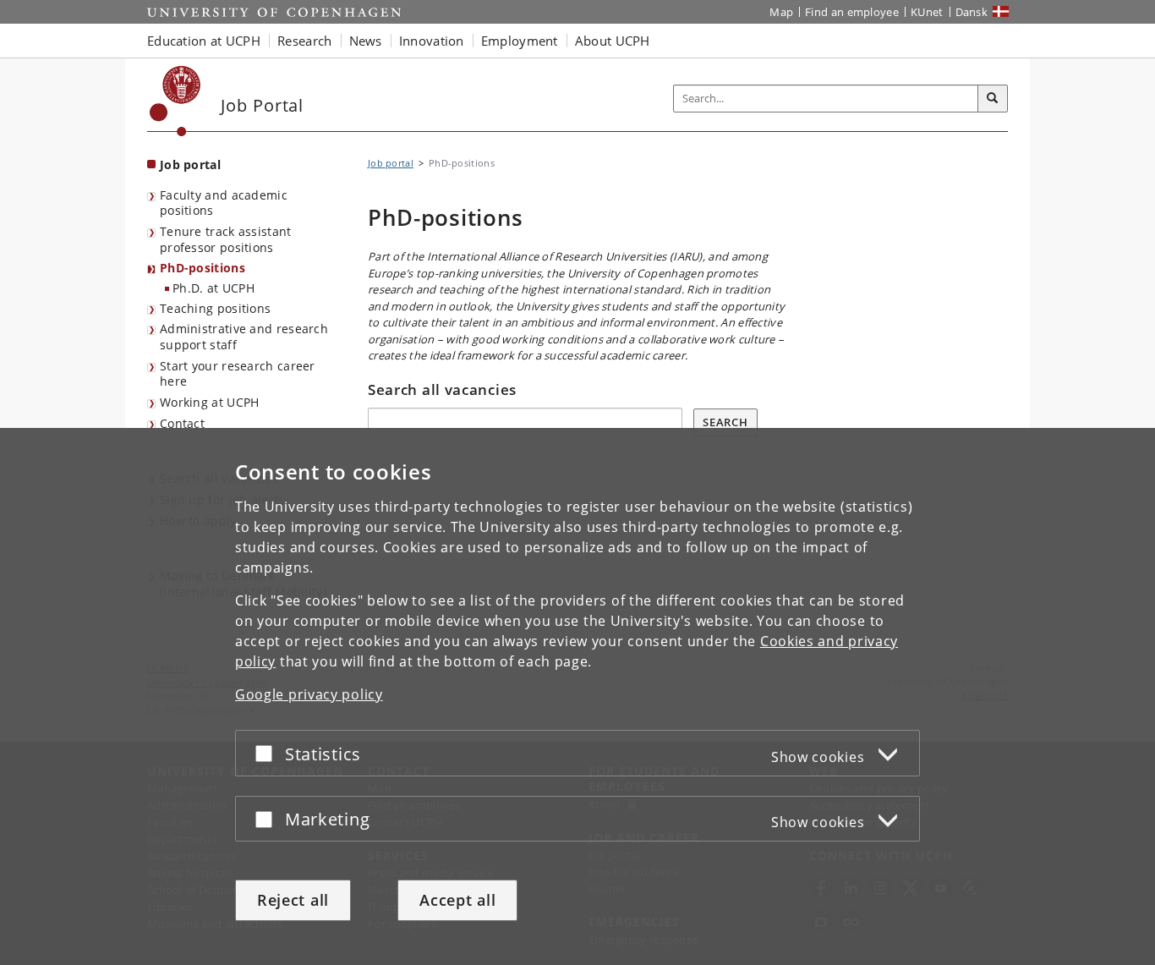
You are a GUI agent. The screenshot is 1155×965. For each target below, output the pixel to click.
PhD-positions (202, 268)
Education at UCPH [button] (203, 40)
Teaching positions (215, 308)
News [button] (365, 40)
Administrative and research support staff (244, 337)
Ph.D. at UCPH (213, 288)
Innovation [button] (431, 40)
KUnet (927, 11)
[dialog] (577, 696)
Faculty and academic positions (223, 203)
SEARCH (725, 422)
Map (781, 11)
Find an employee (852, 11)
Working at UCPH (210, 402)
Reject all (293, 900)
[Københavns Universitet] (175, 101)
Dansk (971, 11)
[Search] (992, 99)
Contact (182, 423)
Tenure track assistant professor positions (226, 239)
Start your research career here (237, 374)
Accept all (457, 900)
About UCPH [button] (612, 40)
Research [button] (304, 40)
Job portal (190, 164)
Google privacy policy (309, 694)
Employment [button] (519, 40)
